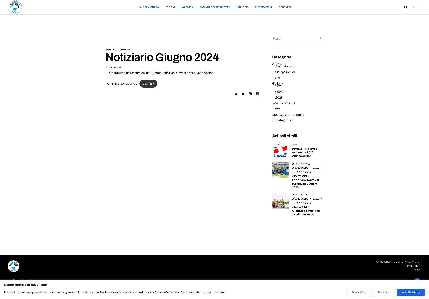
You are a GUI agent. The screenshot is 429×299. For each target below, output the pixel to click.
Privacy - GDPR (413, 266)
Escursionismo (285, 66)
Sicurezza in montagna (288, 114)
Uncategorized (282, 120)
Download (148, 83)
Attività (277, 63)
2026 (279, 97)
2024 (279, 86)
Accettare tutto (411, 292)
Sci (277, 78)
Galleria (277, 83)
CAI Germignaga (392, 262)
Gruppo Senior (285, 72)
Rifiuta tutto (384, 292)
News (108, 49)
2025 (279, 92)
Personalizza (359, 292)
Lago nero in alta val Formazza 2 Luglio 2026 (305, 183)
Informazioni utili (283, 103)
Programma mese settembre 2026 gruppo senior (304, 152)
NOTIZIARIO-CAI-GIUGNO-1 (122, 83)
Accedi (418, 269)
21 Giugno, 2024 (123, 49)
